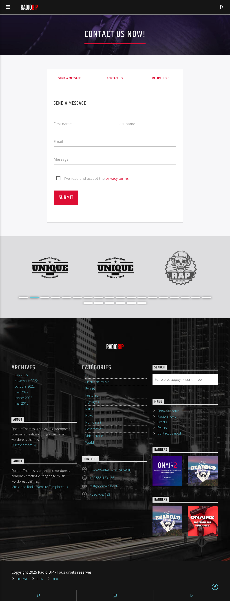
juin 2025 (21, 375)
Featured (91, 395)
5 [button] (66, 297)
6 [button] (77, 297)
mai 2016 (21, 403)
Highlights (92, 402)
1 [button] (23, 297)
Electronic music (97, 382)
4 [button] (55, 297)
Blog (40, 579)
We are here (160, 78)
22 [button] (120, 303)
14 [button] (163, 297)
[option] (49, 268)
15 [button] (174, 297)
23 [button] (131, 303)
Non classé (93, 422)
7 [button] (88, 297)
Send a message (69, 78)
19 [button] (88, 303)
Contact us (115, 78)
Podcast (22, 579)
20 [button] (98, 303)
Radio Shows (166, 416)
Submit (66, 198)
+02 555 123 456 (102, 478)
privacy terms (117, 178)
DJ (86, 375)
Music (89, 409)
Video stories (94, 436)
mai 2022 (21, 392)
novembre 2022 (26, 381)
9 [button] (109, 297)
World (89, 442)
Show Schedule (168, 411)
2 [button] (34, 297)
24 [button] (141, 303)
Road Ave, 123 (100, 494)
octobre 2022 (25, 386)
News (89, 415)
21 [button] (109, 303)
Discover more (22, 445)
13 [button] (152, 297)
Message (61, 159)
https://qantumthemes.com (110, 469)
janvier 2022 (23, 398)
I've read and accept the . (97, 178)
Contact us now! (169, 433)
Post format (94, 429)
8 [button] (98, 297)
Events (90, 388)
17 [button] (195, 297)
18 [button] (206, 297)
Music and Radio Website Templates (38, 487)
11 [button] (131, 297)
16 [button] (185, 297)
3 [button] (44, 297)
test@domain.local (103, 486)
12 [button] (141, 297)
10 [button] (120, 297)
